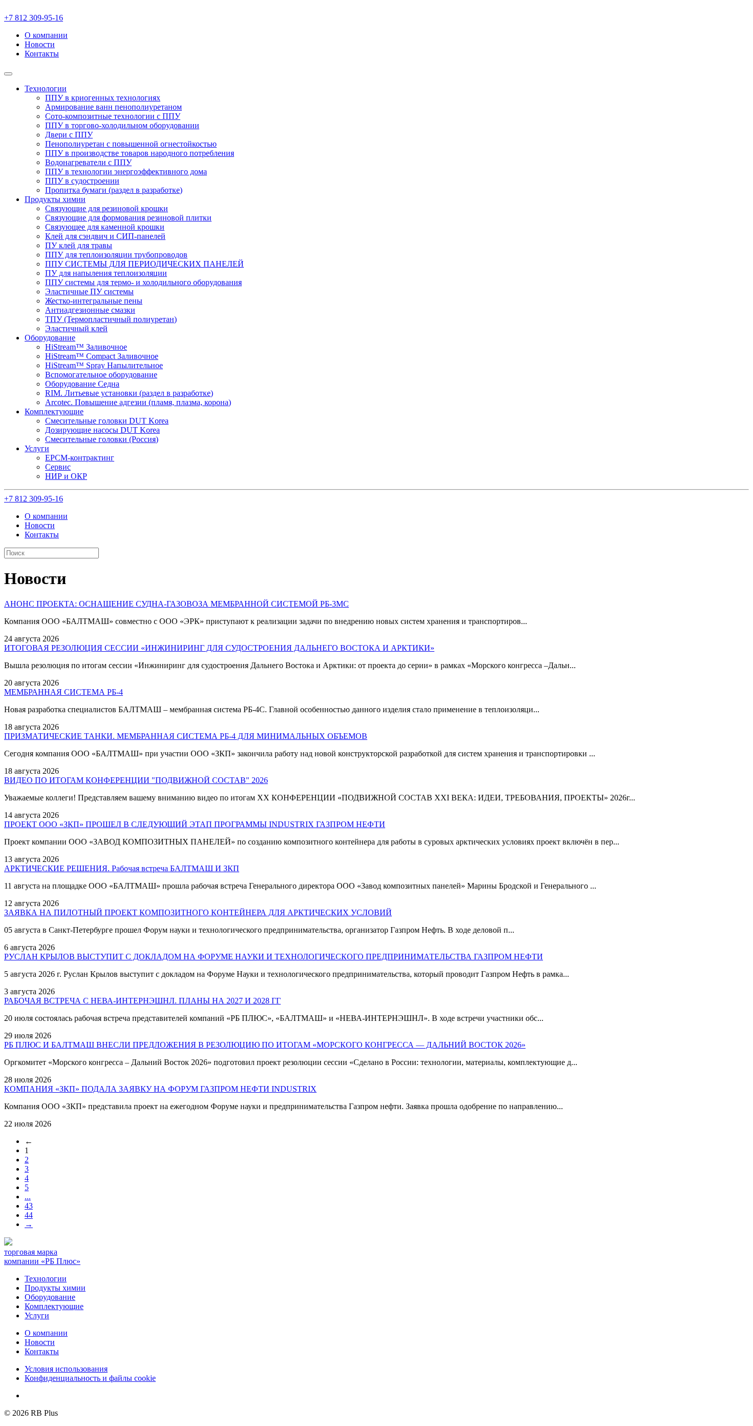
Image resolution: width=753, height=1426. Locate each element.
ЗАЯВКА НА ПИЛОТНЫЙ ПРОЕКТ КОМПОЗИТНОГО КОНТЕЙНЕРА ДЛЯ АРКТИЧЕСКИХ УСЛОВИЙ (198, 912)
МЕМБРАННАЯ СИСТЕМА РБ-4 (63, 692)
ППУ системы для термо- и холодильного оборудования (143, 282)
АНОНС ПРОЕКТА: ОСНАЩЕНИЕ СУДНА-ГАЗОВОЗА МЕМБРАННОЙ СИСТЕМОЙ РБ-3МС (176, 603)
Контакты (42, 53)
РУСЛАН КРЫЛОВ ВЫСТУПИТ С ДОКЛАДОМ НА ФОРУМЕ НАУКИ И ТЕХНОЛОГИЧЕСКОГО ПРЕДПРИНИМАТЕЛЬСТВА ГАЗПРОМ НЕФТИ (273, 956)
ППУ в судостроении (82, 180)
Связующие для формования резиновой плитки (128, 217)
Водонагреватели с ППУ (88, 162)
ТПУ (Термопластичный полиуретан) (111, 319)
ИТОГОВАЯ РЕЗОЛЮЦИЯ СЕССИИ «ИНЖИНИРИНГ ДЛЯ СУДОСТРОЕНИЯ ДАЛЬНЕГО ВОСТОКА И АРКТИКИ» (219, 648)
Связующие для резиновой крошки (106, 208)
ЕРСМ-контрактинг (79, 457)
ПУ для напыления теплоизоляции (106, 273)
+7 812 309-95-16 (33, 17)
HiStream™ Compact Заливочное (101, 356)
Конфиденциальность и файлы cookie (90, 1378)
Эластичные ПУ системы (89, 291)
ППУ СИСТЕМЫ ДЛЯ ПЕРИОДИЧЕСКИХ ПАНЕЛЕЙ (144, 263)
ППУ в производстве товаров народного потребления (139, 153)
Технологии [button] (46, 88)
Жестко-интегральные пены (93, 300)
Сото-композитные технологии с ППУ (112, 116)
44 (29, 1215)
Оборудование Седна (82, 383)
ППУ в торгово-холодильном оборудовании (122, 125)
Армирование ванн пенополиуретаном (113, 107)
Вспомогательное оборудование (101, 374)
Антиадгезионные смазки (90, 310)
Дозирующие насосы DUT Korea (102, 430)
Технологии (46, 1278)
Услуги (37, 1315)
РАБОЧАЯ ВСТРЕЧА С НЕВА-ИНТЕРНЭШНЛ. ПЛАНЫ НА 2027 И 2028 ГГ (142, 1000)
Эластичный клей (76, 328)
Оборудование (50, 1297)
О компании (46, 35)
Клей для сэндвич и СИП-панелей (105, 236)
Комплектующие (54, 1306)
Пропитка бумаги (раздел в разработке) (113, 190)
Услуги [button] (37, 448)
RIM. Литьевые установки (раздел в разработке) (129, 393)
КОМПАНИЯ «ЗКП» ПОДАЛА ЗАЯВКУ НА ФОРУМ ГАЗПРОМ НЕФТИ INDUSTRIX (160, 1088)
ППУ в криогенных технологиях (102, 97)
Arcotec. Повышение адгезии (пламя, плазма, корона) (138, 402)
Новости (40, 44)
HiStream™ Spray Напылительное (104, 365)
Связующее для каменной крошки (104, 227)
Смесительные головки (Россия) (101, 439)
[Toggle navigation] (8, 73)
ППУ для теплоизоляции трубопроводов (116, 254)
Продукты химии (55, 1287)
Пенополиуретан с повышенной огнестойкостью (131, 143)
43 (29, 1205)
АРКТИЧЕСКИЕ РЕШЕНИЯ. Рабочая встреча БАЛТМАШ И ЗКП (121, 868)
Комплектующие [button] (54, 411)
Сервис (58, 467)
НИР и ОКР (66, 476)
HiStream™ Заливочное (86, 347)
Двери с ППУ (69, 134)
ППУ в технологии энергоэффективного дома (126, 171)
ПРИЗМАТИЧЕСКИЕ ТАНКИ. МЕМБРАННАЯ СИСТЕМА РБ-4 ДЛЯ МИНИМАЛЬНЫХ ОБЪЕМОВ (185, 736)
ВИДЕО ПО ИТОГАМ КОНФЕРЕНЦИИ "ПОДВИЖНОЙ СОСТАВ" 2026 (136, 780)
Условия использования (66, 1368)
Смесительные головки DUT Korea (107, 420)
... (28, 1196)
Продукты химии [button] (55, 199)
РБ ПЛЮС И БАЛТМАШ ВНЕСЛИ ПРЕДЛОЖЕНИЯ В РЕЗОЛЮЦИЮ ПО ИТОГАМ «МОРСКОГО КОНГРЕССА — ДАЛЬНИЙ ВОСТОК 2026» (265, 1044)
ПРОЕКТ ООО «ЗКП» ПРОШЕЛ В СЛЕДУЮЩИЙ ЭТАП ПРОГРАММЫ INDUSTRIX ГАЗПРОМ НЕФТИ (194, 824)
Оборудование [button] (50, 337)
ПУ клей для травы (78, 245)
